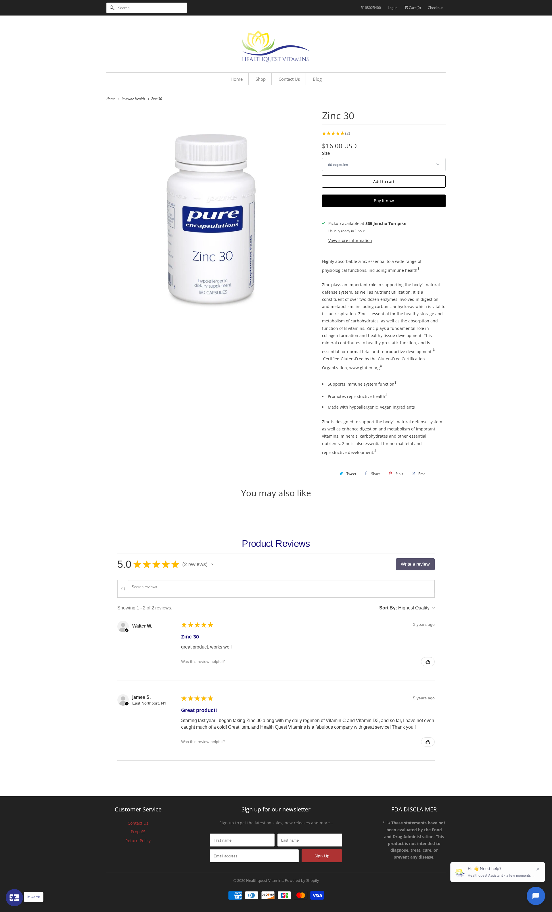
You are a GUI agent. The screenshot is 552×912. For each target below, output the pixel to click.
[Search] (112, 8)
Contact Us (138, 823)
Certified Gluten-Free (343, 358)
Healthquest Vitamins (264, 880)
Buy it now (384, 200)
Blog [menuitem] (317, 79)
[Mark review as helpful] (428, 661)
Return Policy (138, 840)
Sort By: (388, 607)
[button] (212, 564)
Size (326, 153)
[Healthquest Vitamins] (276, 45)
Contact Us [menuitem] (289, 79)
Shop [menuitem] (261, 79)
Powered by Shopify (302, 880)
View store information (350, 240)
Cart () (414, 7)
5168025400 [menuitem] (371, 7)
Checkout (435, 7)
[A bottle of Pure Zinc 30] (211, 212)
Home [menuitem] (237, 79)
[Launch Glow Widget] (14, 897)
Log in (392, 7)
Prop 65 (138, 831)
